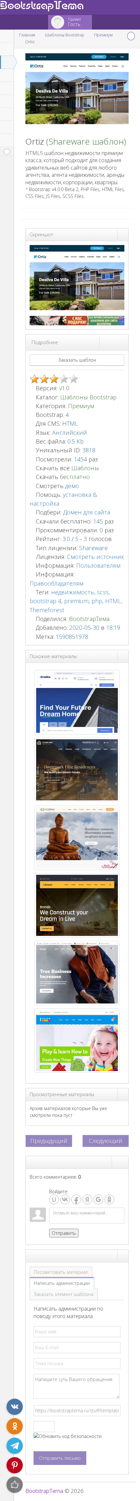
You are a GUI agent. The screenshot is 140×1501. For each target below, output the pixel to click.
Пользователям (98, 565)
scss (103, 592)
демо (71, 486)
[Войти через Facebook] (76, 1199)
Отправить (64, 1233)
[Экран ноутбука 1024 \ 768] (111, 342)
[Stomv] (77, 837)
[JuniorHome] (77, 1040)
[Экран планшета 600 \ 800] (117, 342)
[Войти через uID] (54, 1199)
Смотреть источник (95, 557)
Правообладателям (56, 583)
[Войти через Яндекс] (87, 1199)
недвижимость (72, 592)
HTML (113, 601)
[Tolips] (77, 702)
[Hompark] (77, 769)
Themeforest (47, 610)
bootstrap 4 (45, 601)
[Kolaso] (77, 972)
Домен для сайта (86, 512)
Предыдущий (48, 1141)
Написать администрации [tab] (62, 1283)
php (96, 601)
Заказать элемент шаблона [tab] (63, 1294)
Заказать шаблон (77, 360)
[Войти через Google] (98, 1199)
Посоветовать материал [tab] (61, 1272)
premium (76, 601)
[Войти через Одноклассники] (109, 1199)
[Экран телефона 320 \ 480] (123, 342)
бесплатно (75, 477)
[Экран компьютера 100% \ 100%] (105, 342)
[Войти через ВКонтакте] (65, 1199)
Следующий (105, 1141)
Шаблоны (85, 468)
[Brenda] (77, 904)
